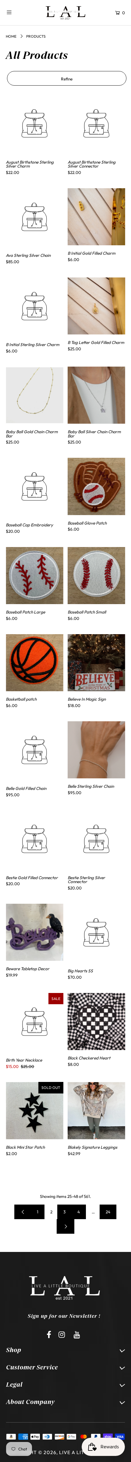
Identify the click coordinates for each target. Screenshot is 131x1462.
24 (108, 1212)
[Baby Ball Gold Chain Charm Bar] (34, 395)
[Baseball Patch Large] (34, 575)
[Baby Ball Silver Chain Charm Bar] (96, 395)
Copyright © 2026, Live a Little (50, 1452)
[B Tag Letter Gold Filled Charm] (96, 306)
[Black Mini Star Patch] (34, 1110)
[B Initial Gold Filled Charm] (96, 217)
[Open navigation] (19, 12)
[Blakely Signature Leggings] (96, 1110)
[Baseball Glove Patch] (96, 486)
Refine (67, 79)
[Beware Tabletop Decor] (34, 932)
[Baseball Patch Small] (96, 575)
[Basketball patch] (34, 663)
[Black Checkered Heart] (96, 1021)
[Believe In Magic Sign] (96, 663)
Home (11, 36)
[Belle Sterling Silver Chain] (96, 750)
